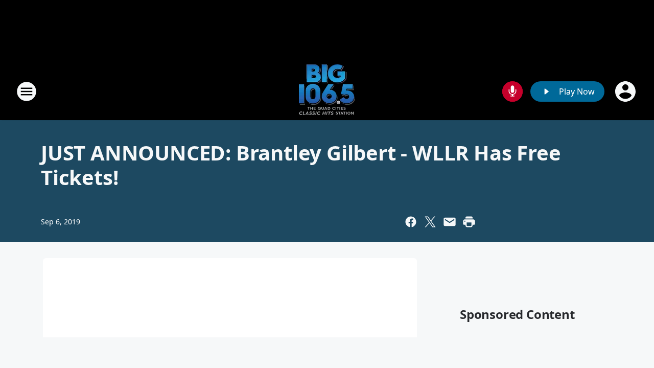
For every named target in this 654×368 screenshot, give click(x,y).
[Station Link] (327, 91)
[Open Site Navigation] (26, 91)
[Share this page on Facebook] (411, 222)
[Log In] (626, 91)
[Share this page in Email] (449, 222)
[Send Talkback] (512, 91)
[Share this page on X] (430, 222)
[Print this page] (469, 222)
